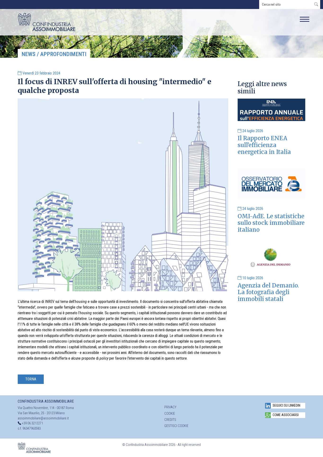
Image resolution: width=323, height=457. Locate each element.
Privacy (170, 407)
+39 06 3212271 (32, 423)
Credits (170, 420)
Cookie (169, 414)
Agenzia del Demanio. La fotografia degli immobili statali (268, 292)
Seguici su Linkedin (286, 406)
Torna (30, 379)
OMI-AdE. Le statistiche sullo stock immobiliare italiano (271, 223)
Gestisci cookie (176, 426)
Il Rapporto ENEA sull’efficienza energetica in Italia (264, 145)
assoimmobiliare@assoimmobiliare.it (43, 418)
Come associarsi (286, 415)
